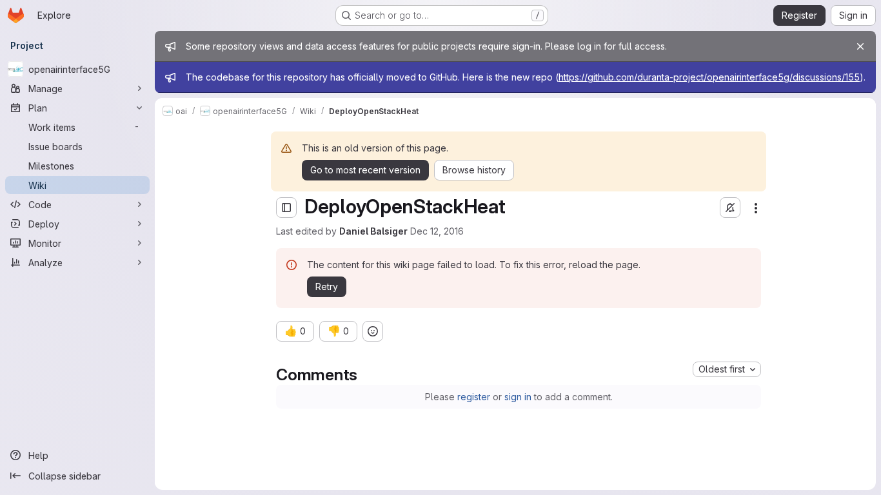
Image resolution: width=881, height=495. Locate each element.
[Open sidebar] (286, 207)
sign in (517, 396)
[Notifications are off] (730, 207)
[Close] (860, 46)
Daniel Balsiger (373, 231)
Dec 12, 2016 (437, 231)
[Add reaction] (372, 331)
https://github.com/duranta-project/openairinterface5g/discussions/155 (709, 77)
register (473, 396)
